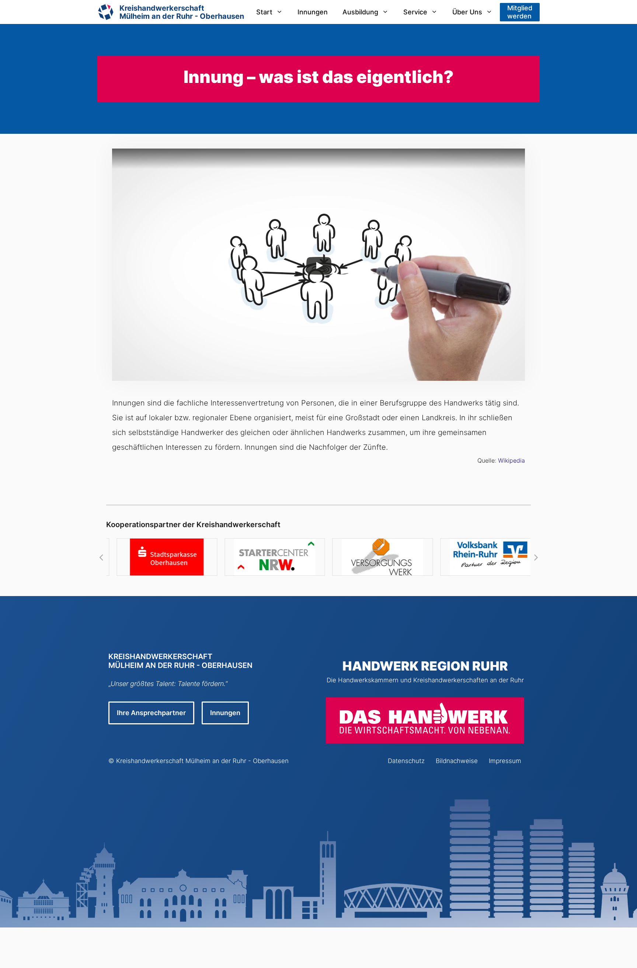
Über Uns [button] (467, 12)
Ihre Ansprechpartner (151, 713)
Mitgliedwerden (519, 12)
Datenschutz (406, 761)
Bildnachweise (457, 761)
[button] (101, 557)
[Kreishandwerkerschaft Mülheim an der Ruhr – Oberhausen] (105, 12)
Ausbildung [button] (360, 12)
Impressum (505, 761)
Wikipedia (511, 460)
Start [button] (264, 12)
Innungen (312, 12)
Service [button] (415, 12)
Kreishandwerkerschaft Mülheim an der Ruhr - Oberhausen (202, 761)
